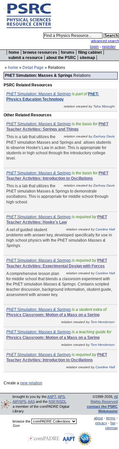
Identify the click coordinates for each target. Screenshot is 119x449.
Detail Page (33, 68)
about (98, 418)
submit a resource (25, 58)
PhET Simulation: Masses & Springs (38, 94)
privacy (101, 423)
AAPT (51, 397)
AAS (31, 402)
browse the (21, 421)
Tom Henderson (103, 322)
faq (112, 423)
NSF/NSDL (57, 402)
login (94, 47)
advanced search (105, 41)
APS (61, 397)
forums (67, 52)
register (109, 47)
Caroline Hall (105, 229)
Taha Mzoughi (104, 106)
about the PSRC (61, 58)
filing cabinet (90, 52)
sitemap (87, 58)
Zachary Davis (104, 136)
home (14, 52)
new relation (31, 383)
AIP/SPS (19, 402)
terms (110, 418)
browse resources (40, 52)
